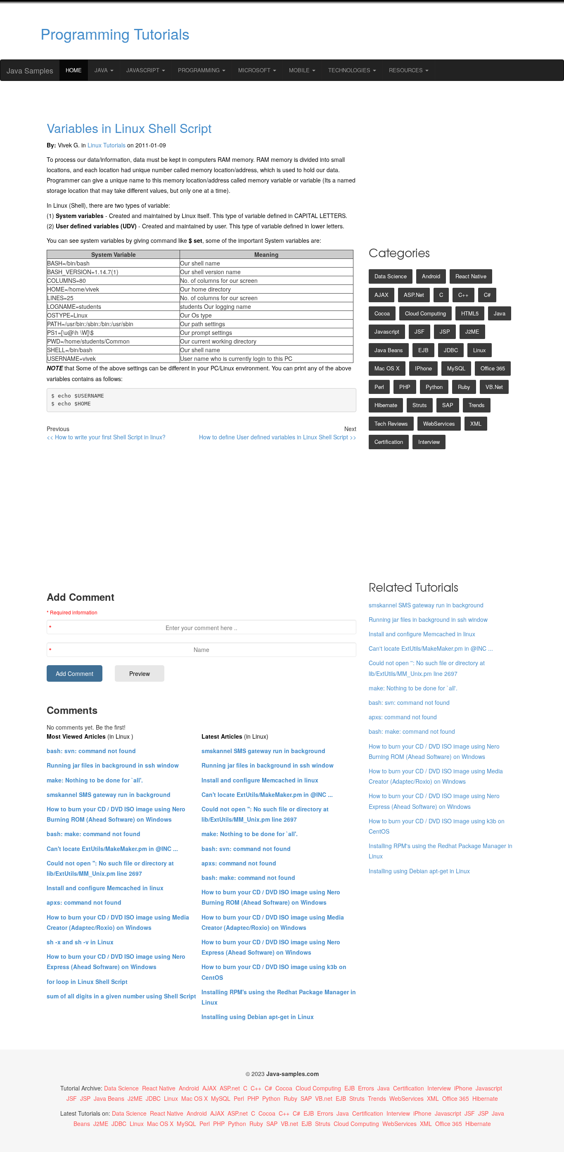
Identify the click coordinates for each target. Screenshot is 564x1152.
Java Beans (388, 350)
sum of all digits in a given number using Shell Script (121, 996)
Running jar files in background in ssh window (113, 765)
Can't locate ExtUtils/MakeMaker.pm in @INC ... (112, 848)
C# (487, 295)
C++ (463, 295)
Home (74, 70)
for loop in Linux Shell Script (87, 981)
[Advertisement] (362, 31)
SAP (447, 405)
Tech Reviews (391, 423)
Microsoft (255, 70)
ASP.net (414, 295)
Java (102, 70)
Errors (366, 1088)
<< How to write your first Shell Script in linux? (106, 437)
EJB (423, 350)
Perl (379, 387)
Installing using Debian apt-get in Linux (257, 1016)
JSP (445, 331)
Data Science (390, 276)
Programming (199, 70)
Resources (406, 70)
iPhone (423, 368)
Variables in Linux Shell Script (129, 128)
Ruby (464, 387)
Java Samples (30, 70)
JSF (419, 331)
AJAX (381, 295)
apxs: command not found (84, 902)
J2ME (472, 331)
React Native (470, 276)
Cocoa (382, 313)
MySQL (456, 368)
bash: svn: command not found (91, 751)
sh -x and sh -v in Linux (80, 942)
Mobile (300, 70)
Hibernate (385, 405)
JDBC (451, 350)
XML (475, 423)
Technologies (350, 70)
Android (431, 276)
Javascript (386, 331)
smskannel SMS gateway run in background (109, 794)
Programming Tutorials (115, 33)
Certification (388, 442)
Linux (479, 350)
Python (434, 387)
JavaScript (143, 70)
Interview (429, 442)
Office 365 (493, 368)
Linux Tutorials (107, 145)
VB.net (494, 387)
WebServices (439, 423)
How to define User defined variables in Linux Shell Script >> (277, 437)
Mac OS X (387, 368)
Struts (419, 405)
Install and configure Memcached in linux (105, 888)
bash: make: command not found (93, 834)
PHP (404, 387)
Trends (477, 405)
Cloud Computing (425, 313)
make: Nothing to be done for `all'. (95, 780)
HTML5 (470, 313)
